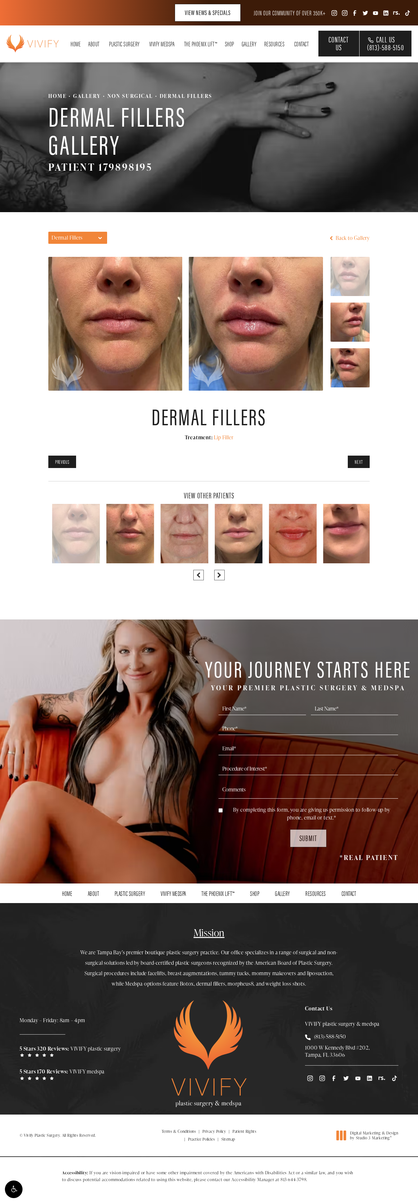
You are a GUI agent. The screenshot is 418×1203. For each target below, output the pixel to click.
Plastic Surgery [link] (124, 43)
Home (57, 96)
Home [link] (76, 43)
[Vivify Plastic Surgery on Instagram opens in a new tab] (334, 12)
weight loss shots (285, 983)
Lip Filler (223, 437)
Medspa (134, 983)
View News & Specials (208, 12)
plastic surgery (183, 952)
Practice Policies (201, 1139)
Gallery (87, 96)
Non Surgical (130, 96)
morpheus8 (240, 983)
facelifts (156, 973)
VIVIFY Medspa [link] (162, 43)
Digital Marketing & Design (374, 1136)
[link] (72, 1051)
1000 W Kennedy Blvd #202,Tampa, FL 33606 (337, 1051)
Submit (308, 837)
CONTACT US (339, 43)
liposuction (319, 973)
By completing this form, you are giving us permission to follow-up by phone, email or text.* (311, 813)
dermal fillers (210, 983)
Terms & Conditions (179, 1131)
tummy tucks (234, 973)
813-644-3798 (294, 1179)
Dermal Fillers (186, 96)
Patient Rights (244, 1131)
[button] (14, 1189)
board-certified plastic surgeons (176, 962)
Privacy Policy (214, 1131)
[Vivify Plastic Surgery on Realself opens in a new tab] (396, 12)
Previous (62, 461)
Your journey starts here (308, 673)
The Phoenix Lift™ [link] (200, 43)
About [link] (94, 43)
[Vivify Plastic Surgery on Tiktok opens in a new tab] (407, 12)
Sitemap (228, 1139)
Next (359, 461)
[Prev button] (198, 575)
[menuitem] (334, 12)
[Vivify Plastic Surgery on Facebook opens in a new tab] (355, 12)
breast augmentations (192, 973)
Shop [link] (229, 43)
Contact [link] (301, 43)
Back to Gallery (352, 238)
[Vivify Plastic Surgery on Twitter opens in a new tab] (365, 12)
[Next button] (219, 575)
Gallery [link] (249, 43)
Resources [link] (274, 43)
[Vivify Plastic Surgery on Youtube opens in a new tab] (375, 12)
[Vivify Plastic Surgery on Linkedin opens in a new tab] (386, 12)
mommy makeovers (274, 973)
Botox (187, 983)
